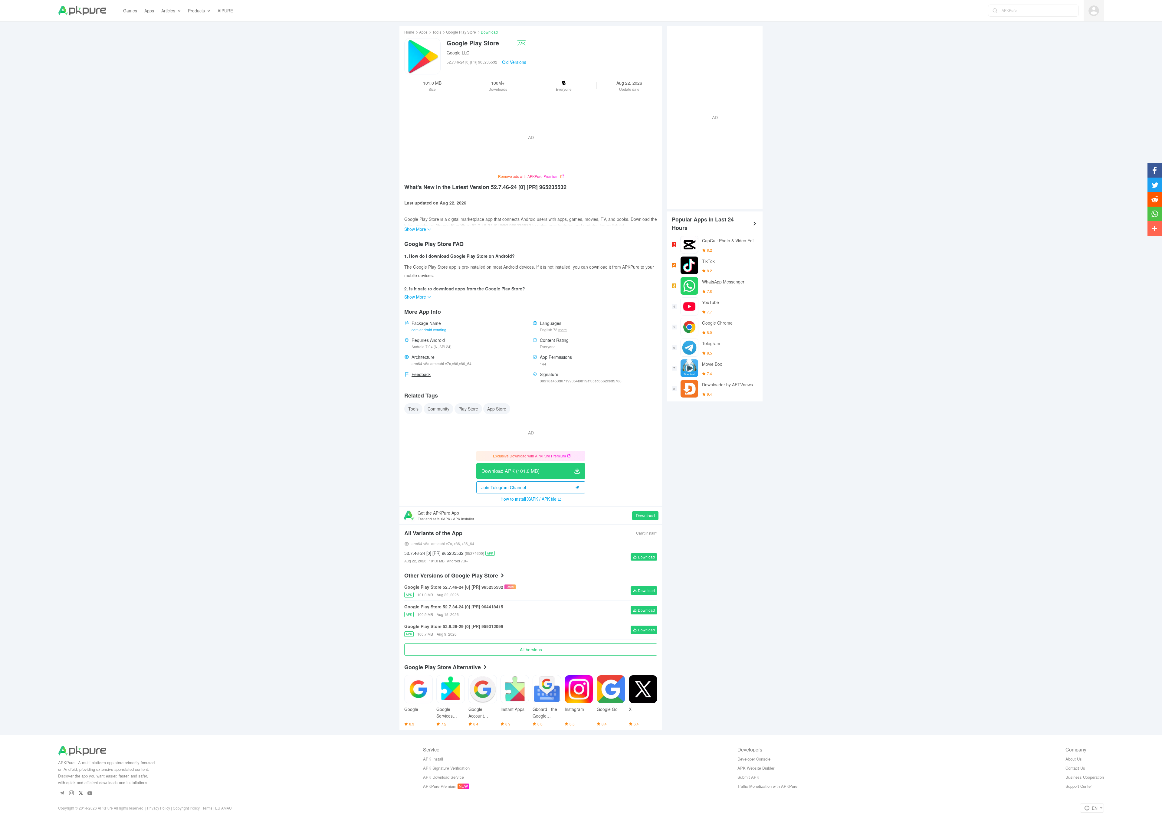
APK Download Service (443, 777)
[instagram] (71, 793)
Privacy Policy (158, 807)
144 (543, 363)
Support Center (1078, 786)
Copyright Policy (186, 807)
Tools (436, 31)
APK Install (433, 759)
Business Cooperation (1084, 777)
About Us (1073, 759)
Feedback (421, 374)
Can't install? (646, 532)
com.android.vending (429, 329)
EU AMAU (223, 807)
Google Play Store (461, 31)
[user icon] (1093, 10)
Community (438, 409)
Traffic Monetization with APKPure (767, 786)
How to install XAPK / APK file (528, 499)
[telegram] (62, 793)
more (562, 330)
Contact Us (1075, 768)
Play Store (468, 409)
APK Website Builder (755, 768)
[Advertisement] (712, 117)
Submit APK (748, 777)
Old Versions (514, 62)
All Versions (531, 649)
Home (409, 31)
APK (521, 43)
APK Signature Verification (446, 768)
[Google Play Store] (422, 56)
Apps (423, 31)
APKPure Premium (439, 786)
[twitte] (80, 793)
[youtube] (90, 793)
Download (645, 515)
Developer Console (753, 759)
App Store (496, 409)
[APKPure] (82, 10)
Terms (207, 807)
